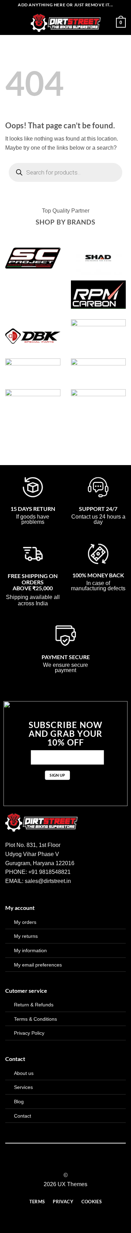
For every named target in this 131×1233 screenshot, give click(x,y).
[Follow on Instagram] (61, 1163)
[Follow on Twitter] (70, 1163)
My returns (26, 936)
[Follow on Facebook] (53, 1163)
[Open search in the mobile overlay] (65, 172)
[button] (9, 22)
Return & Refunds (33, 1004)
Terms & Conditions (35, 1019)
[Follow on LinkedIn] (78, 1163)
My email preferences (38, 965)
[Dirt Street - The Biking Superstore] (66, 23)
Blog (19, 1101)
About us (24, 1073)
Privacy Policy (29, 1033)
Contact (22, 1116)
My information (30, 950)
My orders (25, 922)
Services (23, 1087)
